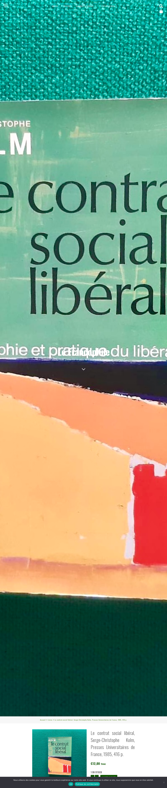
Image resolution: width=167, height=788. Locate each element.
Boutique (67, 6)
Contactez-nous (108, 6)
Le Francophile (84, 351)
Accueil (55, 6)
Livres (50, 720)
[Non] (163, 782)
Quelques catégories (85, 6)
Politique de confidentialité (87, 784)
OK (71, 784)
